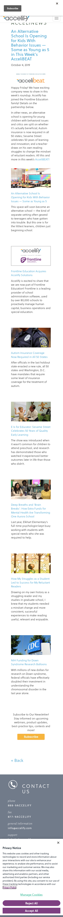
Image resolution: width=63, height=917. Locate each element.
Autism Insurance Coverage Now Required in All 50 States (29, 355)
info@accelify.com (20, 828)
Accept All (31, 911)
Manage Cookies (31, 895)
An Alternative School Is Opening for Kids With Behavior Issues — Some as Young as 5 (30, 197)
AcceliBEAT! (42, 159)
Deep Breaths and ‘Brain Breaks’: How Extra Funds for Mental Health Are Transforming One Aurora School (30, 510)
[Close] (58, 843)
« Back (17, 760)
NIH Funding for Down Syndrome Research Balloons (29, 662)
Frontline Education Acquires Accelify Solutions (28, 273)
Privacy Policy (9, 887)
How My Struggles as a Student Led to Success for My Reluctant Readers (30, 582)
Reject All (31, 903)
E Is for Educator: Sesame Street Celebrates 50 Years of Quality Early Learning (30, 431)
